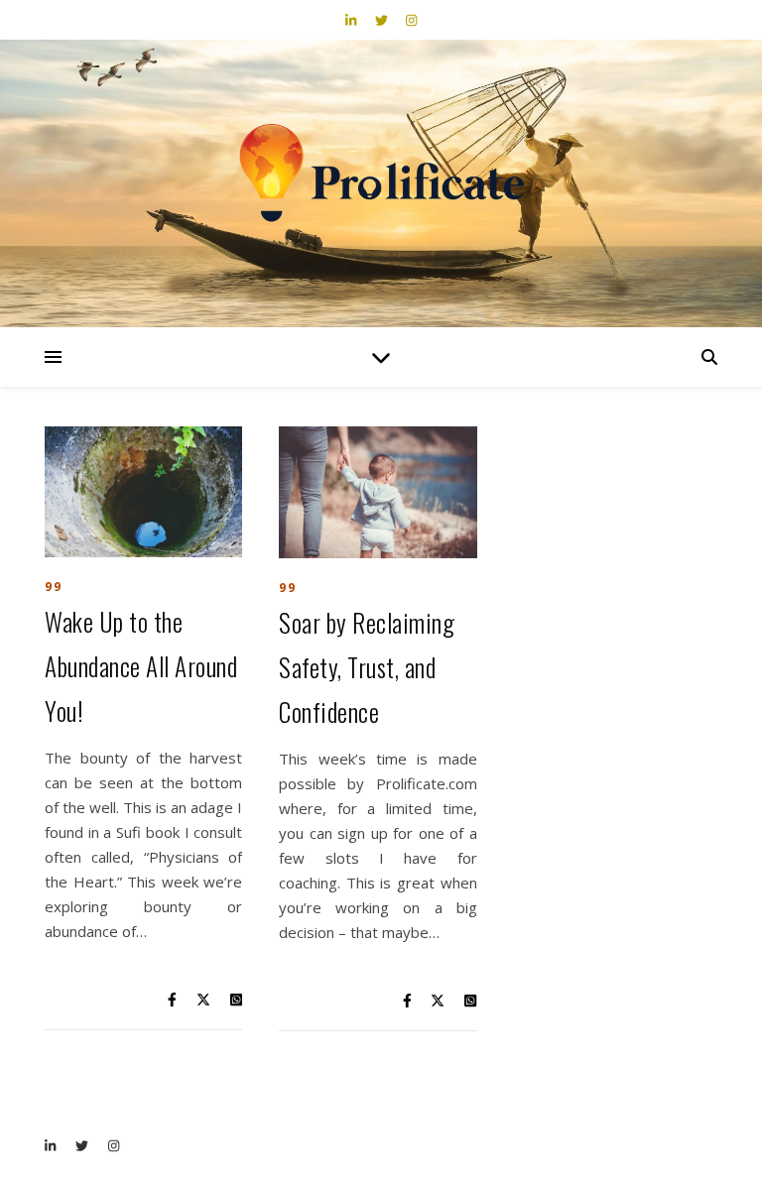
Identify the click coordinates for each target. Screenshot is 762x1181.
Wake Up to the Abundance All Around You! (141, 666)
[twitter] (383, 20)
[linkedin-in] (352, 20)
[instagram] (411, 20)
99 (54, 586)
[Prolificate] (381, 174)
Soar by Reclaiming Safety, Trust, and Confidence (366, 667)
